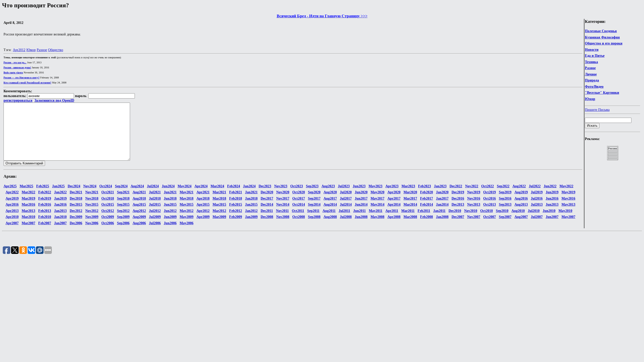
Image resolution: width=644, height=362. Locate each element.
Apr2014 (393, 204)
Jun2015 (170, 204)
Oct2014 (298, 204)
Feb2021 (235, 192)
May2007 (568, 217)
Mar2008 (410, 217)
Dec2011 (267, 211)
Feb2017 (426, 198)
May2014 (377, 204)
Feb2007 (44, 223)
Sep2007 (505, 217)
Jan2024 (249, 186)
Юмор (590, 99)
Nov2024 (89, 186)
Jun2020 (361, 192)
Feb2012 (235, 211)
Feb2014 (426, 204)
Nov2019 (473, 192)
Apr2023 (391, 186)
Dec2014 (267, 204)
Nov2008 (282, 217)
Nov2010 (470, 211)
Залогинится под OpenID (54, 100)
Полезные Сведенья (601, 31)
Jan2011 (439, 211)
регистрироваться (18, 100)
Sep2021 (123, 192)
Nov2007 (473, 217)
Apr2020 (393, 192)
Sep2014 (314, 204)
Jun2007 (552, 217)
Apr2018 (203, 198)
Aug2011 (329, 211)
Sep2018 (123, 198)
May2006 (186, 223)
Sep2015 (123, 204)
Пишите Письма (597, 110)
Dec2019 (458, 192)
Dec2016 (458, 198)
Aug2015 (139, 204)
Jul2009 (155, 217)
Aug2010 (518, 211)
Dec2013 (458, 204)
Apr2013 (12, 211)
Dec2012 (76, 211)
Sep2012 (123, 211)
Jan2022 (60, 192)
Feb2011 (424, 211)
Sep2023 (312, 186)
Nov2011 (282, 211)
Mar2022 (28, 192)
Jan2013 (60, 211)
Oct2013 (489, 204)
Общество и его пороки (603, 43)
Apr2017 (393, 198)
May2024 (184, 186)
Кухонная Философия (602, 37)
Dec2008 (267, 217)
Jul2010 (534, 211)
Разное (590, 68)
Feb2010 (44, 217)
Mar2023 (408, 186)
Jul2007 (537, 217)
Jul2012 (155, 211)
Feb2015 (235, 204)
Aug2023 (328, 186)
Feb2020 (426, 192)
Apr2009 (203, 217)
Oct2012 (107, 211)
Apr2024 (201, 186)
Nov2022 (471, 186)
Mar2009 (219, 217)
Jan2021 (251, 192)
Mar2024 (217, 186)
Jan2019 (60, 198)
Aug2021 (139, 192)
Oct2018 (107, 198)
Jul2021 (155, 192)
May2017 (377, 198)
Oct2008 (298, 217)
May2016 (568, 198)
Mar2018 (219, 198)
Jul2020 (346, 192)
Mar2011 (408, 211)
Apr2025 (10, 186)
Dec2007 (458, 217)
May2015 (186, 204)
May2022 (566, 186)
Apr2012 (19, 50)
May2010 (565, 211)
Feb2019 (44, 198)
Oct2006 (107, 223)
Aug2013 (521, 204)
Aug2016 (521, 198)
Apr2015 (203, 204)
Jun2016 (552, 198)
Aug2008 (330, 217)
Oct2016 (489, 198)
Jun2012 (170, 211)
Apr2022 (12, 192)
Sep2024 (121, 186)
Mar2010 (28, 217)
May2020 (377, 192)
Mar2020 (410, 192)
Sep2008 (314, 217)
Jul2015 (155, 204)
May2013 (568, 204)
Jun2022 (550, 186)
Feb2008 (426, 217)
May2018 (186, 198)
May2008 (377, 217)
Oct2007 (489, 217)
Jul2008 (346, 217)
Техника (591, 62)
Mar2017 (410, 198)
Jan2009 (251, 217)
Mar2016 (28, 204)
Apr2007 (12, 223)
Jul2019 (537, 192)
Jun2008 (361, 217)
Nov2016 (473, 198)
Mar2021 (219, 192)
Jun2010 (549, 211)
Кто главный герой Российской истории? (27, 82)
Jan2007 (60, 223)
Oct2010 (486, 211)
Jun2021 (170, 192)
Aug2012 (139, 211)
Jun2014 (361, 204)
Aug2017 (330, 198)
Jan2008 (442, 217)
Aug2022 (519, 186)
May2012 (186, 211)
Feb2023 (424, 186)
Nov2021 (91, 192)
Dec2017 (267, 198)
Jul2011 (344, 211)
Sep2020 (314, 192)
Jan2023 (440, 186)
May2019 (568, 192)
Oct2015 (107, 204)
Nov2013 (473, 204)
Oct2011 (298, 211)
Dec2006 (76, 223)
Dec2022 (456, 186)
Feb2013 (44, 211)
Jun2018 (170, 198)
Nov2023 (280, 186)
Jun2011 (359, 211)
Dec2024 (74, 186)
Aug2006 (139, 223)
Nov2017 (282, 198)
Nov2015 (91, 204)
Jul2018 (155, 198)
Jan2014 (442, 204)
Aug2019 (521, 192)
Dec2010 (455, 211)
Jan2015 (251, 204)
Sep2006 (123, 223)
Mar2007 (28, 223)
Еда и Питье (595, 56)
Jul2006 (155, 223)
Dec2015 (76, 204)
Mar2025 (26, 186)
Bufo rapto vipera (13, 72)
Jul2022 (535, 186)
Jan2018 (251, 198)
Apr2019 (12, 198)
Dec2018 (76, 198)
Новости (591, 50)
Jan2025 (58, 186)
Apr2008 (393, 217)
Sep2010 (502, 211)
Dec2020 (267, 192)
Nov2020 (282, 192)
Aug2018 (139, 198)
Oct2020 (298, 192)
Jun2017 (361, 198)
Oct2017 (298, 198)
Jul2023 (344, 186)
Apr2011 (391, 211)
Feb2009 (235, 217)
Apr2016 (12, 204)
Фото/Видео (594, 86)
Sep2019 (505, 192)
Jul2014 (346, 204)
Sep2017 (314, 198)
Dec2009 (76, 217)
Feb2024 (233, 186)
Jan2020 (442, 192)
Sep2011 (313, 211)
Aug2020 (330, 192)
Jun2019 (552, 192)
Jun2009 (170, 217)
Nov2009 (91, 217)
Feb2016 (44, 204)
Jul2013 (537, 204)
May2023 (375, 186)
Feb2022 (44, 192)
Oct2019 (489, 192)
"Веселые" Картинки (602, 93)
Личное (591, 74)
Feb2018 (235, 198)
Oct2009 (107, 217)
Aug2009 (139, 217)
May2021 (186, 192)
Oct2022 (487, 186)
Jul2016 (537, 198)
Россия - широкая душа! (17, 67)
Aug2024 (137, 186)
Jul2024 (153, 186)
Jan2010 (60, 217)
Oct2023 (296, 186)
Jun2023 (359, 186)
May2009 (186, 217)
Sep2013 (505, 204)
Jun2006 (170, 223)
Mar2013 (28, 211)
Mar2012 (219, 211)
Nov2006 (91, 223)
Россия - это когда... (15, 62)
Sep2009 (123, 217)
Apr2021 (203, 192)
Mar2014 (410, 204)
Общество (55, 50)
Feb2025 (42, 186)
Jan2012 (251, 211)
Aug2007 (521, 217)
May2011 (375, 211)
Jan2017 (442, 198)
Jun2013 (552, 204)
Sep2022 (503, 186)
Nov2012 (91, 211)
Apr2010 (12, 217)
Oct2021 (107, 192)
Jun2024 (168, 186)
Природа (592, 80)
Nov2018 (91, 198)
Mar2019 (28, 198)
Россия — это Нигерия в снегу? (21, 77)
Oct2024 (105, 186)
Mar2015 (219, 204)
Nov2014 (282, 204)
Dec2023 (265, 186)
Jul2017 (346, 198)
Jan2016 (60, 204)
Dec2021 (76, 192)
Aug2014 (330, 204)
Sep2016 (505, 198)
